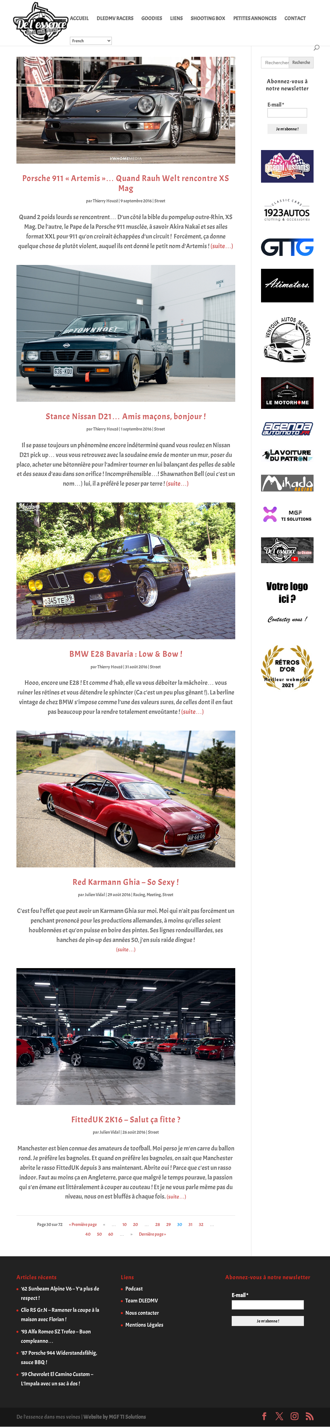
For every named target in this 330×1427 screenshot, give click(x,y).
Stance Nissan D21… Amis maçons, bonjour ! (126, 416)
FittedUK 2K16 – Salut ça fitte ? (125, 1119)
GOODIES (151, 19)
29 (168, 1224)
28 (157, 1224)
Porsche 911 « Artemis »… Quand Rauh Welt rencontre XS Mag (125, 183)
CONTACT (295, 19)
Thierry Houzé (105, 201)
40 (88, 1234)
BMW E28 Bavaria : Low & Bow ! (125, 654)
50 (99, 1234)
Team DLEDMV (141, 1300)
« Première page (83, 1224)
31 (190, 1224)
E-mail (275, 105)
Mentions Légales (144, 1324)
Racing (139, 894)
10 (124, 1224)
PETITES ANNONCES (255, 19)
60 (110, 1234)
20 (135, 1224)
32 (201, 1224)
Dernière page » (152, 1234)
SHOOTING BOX (208, 19)
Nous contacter (142, 1313)
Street (159, 201)
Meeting (154, 894)
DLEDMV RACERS (115, 19)
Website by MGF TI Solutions (114, 1416)
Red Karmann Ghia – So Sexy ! (126, 882)
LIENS (176, 19)
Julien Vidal (95, 894)
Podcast (134, 1288)
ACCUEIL (79, 19)
